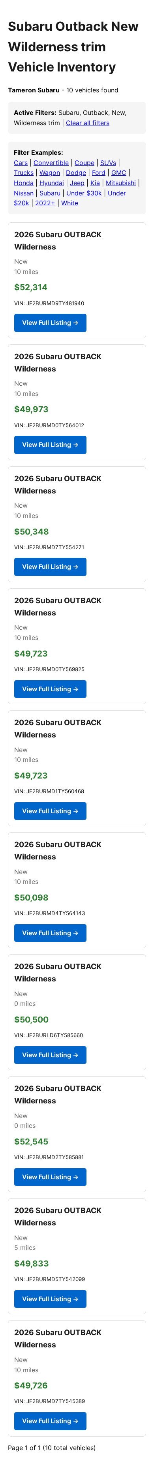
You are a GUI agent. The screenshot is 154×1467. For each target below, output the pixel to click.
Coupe (84, 163)
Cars (21, 163)
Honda (24, 183)
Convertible (51, 163)
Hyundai (51, 183)
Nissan (24, 193)
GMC (118, 172)
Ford (98, 172)
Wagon (49, 172)
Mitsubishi (121, 183)
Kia (95, 183)
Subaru (49, 193)
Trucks (24, 172)
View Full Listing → (50, 322)
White (69, 203)
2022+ (45, 203)
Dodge (76, 172)
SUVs (108, 163)
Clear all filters (87, 123)
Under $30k (84, 193)
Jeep (77, 183)
